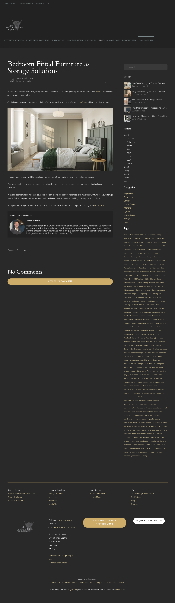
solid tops (151, 430)
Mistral (141, 305)
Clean (126, 253)
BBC (153, 238)
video (153, 445)
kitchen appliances (156, 382)
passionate (128, 419)
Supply (144, 334)
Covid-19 (134, 257)
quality (144, 419)
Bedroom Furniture (98, 493)
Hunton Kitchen (146, 275)
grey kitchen (133, 375)
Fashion (161, 264)
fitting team (141, 371)
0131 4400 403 (65, 520)
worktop (127, 456)
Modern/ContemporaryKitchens (21, 493)
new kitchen (137, 412)
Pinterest (138, 319)
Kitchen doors (129, 290)
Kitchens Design (130, 294)
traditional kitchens (158, 441)
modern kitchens (139, 400)
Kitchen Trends (157, 286)
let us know (99, 205)
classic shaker (135, 349)
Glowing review (158, 268)
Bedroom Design (137, 242)
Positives (127, 323)
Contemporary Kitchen (145, 253)
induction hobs (146, 378)
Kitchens (127, 208)
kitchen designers (150, 389)
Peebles (107, 583)
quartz (157, 419)
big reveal (162, 342)
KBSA (147, 279)
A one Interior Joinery (153, 235)
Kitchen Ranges (130, 286)
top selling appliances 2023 (150, 437)
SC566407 (72, 590)
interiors (127, 382)
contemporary (157, 356)
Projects (91, 41)
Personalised (128, 319)
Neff (136, 308)
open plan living (137, 415)
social (144, 430)
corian (126, 360)
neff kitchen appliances (153, 408)
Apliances (136, 238)
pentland (137, 419)
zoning (144, 456)
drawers (139, 367)
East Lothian (64, 583)
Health (152, 272)
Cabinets (127, 249)
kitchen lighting (134, 393)
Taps (126, 222)
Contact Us (146, 41)
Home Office (129, 204)
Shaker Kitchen (157, 327)
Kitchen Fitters (129, 283)
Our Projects (136, 497)
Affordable (127, 238)
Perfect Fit (156, 316)
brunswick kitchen (141, 345)
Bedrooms (58, 41)
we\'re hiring (135, 448)
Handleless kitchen (131, 272)
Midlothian (83, 583)
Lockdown (135, 301)
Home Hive (161, 272)
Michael (135, 305)
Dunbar (54, 583)
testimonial (141, 434)
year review (135, 456)
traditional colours (142, 441)
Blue (150, 246)
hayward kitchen (146, 375)
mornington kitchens (139, 404)
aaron (133, 342)
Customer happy (136, 261)
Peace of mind (137, 312)
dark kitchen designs (148, 360)
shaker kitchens (138, 426)
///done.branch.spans (58, 563)
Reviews (134, 504)
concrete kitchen (151, 353)
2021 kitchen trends (131, 235)
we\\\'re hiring (147, 448)
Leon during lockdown (153, 297)
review (148, 423)
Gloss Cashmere (145, 268)
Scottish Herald (153, 323)
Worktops (53, 501)
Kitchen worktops (158, 290)
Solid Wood (135, 331)
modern (127, 404)
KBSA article (138, 279)
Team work (152, 334)
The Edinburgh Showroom (142, 493)
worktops (158, 452)
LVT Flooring (153, 294)
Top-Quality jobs (152, 338)
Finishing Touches (38, 41)
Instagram (157, 275)
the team (150, 434)
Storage (127, 218)
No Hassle (148, 308)
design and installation (146, 364)
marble (152, 397)
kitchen (99, 92)
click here (120, 590)
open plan (148, 415)
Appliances (128, 194)
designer (160, 364)
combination (154, 349)
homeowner (135, 378)
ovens (156, 415)
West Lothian (118, 583)
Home (136, 275)
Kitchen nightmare (143, 290)
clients (145, 349)
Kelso (74, 583)
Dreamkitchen (150, 264)
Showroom (113, 41)
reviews (142, 423)
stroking (159, 430)
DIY (163, 261)
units (148, 445)
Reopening (142, 323)
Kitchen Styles (14, 41)
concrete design (137, 353)
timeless (135, 437)
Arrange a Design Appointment (104, 522)
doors (132, 367)
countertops (134, 360)
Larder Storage (138, 297)
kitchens (145, 393)
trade (133, 441)
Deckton (127, 264)
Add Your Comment (60, 281)
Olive (155, 308)
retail (135, 423)
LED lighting (142, 294)
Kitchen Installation (156, 283)
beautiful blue (151, 342)
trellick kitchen (138, 445)
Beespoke (127, 246)
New (141, 308)
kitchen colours (146, 386)
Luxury (143, 301)
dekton (133, 364)
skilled (132, 430)
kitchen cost (137, 389)
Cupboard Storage (145, 257)
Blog (101, 41)
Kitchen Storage (143, 286)
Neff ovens (150, 305)
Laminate (127, 297)
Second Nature (143, 327)
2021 (142, 235)
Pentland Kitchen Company (154, 312)
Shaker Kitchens (15, 497)
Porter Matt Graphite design (153, 319)
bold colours (128, 345)
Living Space (129, 215)
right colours (157, 423)
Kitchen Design (156, 279)
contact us (146, 356)
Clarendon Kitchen (154, 249)
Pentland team (145, 316)
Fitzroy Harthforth (130, 268)
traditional (127, 445)
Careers (127, 201)
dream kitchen (149, 367)
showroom (150, 426)
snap (139, 430)
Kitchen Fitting (142, 283)
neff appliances (137, 408)
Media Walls (54, 504)
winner (151, 452)
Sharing (127, 331)
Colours (132, 253)
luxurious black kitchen (140, 397)
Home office (128, 275)
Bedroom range (151, 242)
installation (158, 378)
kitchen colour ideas (131, 386)
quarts (151, 419)
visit (158, 445)
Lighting (127, 211)
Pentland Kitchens (131, 316)
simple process (161, 426)
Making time (153, 301)
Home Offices (74, 41)
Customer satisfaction (152, 261)
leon (159, 393)
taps (134, 434)
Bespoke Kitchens (140, 246)
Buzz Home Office (160, 246)
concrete (137, 356)
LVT (160, 294)
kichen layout (142, 382)
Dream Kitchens (138, 264)
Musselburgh (96, 583)
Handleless (144, 272)
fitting (149, 371)
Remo (134, 323)
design (126, 367)
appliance (141, 342)
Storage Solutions (147, 331)
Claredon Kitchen (138, 249)
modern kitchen (153, 400)
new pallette (148, 412)
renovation (128, 423)
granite (155, 371)
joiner (133, 382)
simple (126, 430)
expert (133, 371)
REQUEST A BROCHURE (149, 521)
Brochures (129, 41)
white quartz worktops (138, 452)
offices (83, 102)
